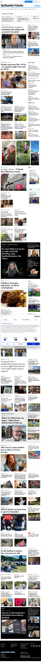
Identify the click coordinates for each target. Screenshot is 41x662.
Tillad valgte (20, 343)
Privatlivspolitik (23, 645)
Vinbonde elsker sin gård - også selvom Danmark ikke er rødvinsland (20, 109)
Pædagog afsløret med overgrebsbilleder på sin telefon (6, 476)
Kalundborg (30, 359)
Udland (29, 105)
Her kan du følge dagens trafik (34, 81)
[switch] (15, 339)
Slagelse (2, 209)
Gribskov (29, 591)
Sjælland (3, 16)
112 (32, 89)
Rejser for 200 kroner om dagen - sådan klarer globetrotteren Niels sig (13, 420)
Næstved (2, 591)
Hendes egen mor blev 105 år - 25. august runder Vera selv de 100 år (13, 67)
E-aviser (22, 1)
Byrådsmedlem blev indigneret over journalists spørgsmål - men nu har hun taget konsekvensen (7, 127)
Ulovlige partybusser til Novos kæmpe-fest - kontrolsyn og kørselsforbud (33, 92)
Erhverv (22, 9)
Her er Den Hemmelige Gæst (6, 312)
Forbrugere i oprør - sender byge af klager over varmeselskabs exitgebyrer (20, 400)
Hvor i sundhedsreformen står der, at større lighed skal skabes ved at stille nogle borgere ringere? (13, 366)
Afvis (7, 343)
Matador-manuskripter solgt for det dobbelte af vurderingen (6, 196)
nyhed (33, 65)
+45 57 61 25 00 (7, 657)
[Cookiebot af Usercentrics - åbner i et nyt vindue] (35, 316)
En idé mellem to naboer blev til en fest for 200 (11, 552)
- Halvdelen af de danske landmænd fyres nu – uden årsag (34, 174)
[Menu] (40, 2)
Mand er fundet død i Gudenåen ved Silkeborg (34, 135)
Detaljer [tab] (15, 319)
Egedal (29, 413)
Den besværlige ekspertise (32, 195)
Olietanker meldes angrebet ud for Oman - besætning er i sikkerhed (34, 108)
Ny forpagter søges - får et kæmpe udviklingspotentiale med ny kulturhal (33, 362)
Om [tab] (35, 319)
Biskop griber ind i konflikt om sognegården (12, 57)
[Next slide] (39, 153)
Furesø (2, 167)
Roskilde (29, 65)
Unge (20, 473)
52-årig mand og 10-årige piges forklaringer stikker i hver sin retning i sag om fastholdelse (6, 380)
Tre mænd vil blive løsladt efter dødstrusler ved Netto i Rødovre (34, 119)
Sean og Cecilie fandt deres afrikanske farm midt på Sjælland (13, 615)
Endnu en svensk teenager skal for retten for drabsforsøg (20, 536)
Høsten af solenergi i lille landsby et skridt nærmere (33, 628)
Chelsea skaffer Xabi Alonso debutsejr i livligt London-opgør (34, 301)
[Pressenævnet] (25, 656)
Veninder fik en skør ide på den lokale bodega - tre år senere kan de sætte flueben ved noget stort (34, 553)
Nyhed (8, 49)
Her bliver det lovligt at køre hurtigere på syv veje (33, 448)
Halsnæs (2, 309)
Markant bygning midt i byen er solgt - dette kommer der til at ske (33, 45)
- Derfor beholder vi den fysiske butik (20, 381)
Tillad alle (33, 343)
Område (14, 9)
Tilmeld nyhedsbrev (14, 645)
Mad (21, 106)
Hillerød (29, 83)
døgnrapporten (34, 72)
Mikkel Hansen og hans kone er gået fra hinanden (13, 510)
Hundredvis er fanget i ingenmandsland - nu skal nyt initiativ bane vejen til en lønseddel (20, 476)
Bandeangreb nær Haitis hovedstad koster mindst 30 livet (34, 125)
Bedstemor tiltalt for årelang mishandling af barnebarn (33, 476)
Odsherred (16, 395)
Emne (19, 9)
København (30, 283)
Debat (26, 9)
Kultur (8, 106)
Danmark (29, 96)
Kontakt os (13, 646)
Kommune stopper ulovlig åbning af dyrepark (32, 86)
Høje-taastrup (31, 490)
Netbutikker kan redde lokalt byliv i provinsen (6, 493)
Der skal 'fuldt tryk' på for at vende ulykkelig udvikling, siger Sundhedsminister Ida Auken (13, 254)
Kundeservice (3, 643)
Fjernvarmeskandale (19, 396)
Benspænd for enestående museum (20, 593)
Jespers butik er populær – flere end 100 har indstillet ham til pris (34, 379)
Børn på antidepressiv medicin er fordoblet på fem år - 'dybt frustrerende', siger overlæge (33, 263)
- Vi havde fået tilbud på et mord (12, 170)
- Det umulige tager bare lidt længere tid (34, 578)
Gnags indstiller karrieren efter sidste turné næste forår (20, 493)
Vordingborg (3, 106)
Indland (21, 490)
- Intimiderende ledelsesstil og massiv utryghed (13, 29)
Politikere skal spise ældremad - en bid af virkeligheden (10, 285)
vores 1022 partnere (7, 325)
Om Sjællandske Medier (24, 643)
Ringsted (4, 49)
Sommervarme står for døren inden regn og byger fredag (34, 510)
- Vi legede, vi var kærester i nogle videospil (20, 126)
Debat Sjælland (8, 395)
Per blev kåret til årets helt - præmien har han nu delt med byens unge (6, 109)
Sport (35, 9)
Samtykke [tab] (5, 319)
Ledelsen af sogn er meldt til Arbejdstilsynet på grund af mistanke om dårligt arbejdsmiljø (13, 52)
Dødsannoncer (31, 9)
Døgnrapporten (24, 16)
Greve (34, 16)
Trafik (33, 445)
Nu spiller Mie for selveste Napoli (33, 416)
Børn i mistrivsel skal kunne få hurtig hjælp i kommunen (33, 246)
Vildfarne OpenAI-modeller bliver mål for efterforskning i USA (33, 114)
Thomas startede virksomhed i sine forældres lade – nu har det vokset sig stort (34, 594)
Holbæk (29, 41)
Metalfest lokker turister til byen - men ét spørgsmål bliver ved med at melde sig (6, 594)
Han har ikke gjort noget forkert (33, 286)
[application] (9, 153)
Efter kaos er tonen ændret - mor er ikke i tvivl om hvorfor (13, 450)
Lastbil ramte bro (21, 18)
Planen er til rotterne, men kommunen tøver (6, 535)
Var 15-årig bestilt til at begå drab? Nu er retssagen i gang (20, 231)
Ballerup (2, 574)
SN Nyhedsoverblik (4, 9)
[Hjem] (1, 1)
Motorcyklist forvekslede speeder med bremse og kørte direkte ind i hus (34, 75)
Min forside (11, 9)
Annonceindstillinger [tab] (25, 319)
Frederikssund (3, 62)
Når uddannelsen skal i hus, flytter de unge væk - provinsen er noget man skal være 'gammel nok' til (33, 612)
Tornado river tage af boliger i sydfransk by (33, 131)
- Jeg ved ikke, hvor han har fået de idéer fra (6, 214)
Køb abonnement (28, 1)
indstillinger (31, 330)
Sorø (2, 90)
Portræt (7, 610)
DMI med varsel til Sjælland (8, 18)
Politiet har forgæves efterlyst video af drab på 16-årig (34, 99)
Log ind (35, 1)
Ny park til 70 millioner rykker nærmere (32, 493)
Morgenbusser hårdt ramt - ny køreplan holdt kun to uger (6, 93)
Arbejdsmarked (8, 574)
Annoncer (2, 646)
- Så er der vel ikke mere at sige (34, 68)
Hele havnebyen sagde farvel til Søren (33, 431)
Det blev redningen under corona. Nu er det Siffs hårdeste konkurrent (33, 28)
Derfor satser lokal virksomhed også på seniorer (6, 578)
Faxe (29, 548)
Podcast (7, 246)
